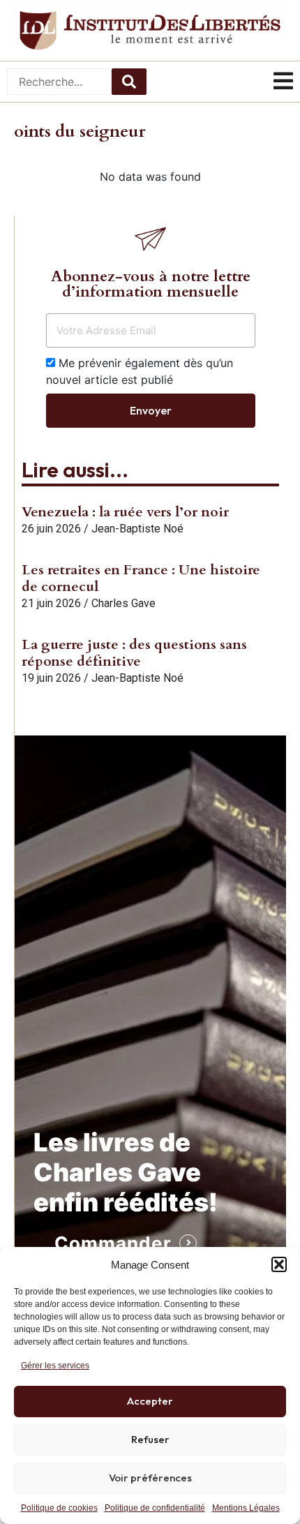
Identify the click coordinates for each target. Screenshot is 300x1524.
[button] (279, 1264)
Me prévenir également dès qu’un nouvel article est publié (139, 371)
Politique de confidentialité (155, 1508)
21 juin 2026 (51, 603)
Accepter (150, 1400)
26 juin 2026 (51, 528)
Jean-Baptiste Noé (137, 528)
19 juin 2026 (51, 678)
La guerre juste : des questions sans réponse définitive (134, 653)
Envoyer (151, 410)
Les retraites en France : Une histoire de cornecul (141, 578)
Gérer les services (55, 1365)
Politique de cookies (59, 1508)
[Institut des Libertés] (150, 30)
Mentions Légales (246, 1508)
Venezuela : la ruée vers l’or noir (125, 511)
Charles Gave (123, 603)
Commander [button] (113, 1243)
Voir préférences (150, 1477)
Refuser (150, 1439)
